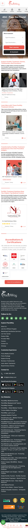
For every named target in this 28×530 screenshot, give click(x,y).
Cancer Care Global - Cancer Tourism (12, 487)
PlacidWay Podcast (7, 405)
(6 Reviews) (13, 223)
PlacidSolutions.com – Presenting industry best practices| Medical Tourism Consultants (13, 431)
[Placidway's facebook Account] (2, 318)
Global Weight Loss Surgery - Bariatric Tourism (12, 472)
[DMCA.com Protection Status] (22, 500)
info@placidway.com (10, 377)
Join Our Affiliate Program (9, 329)
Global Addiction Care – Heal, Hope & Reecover (12, 481)
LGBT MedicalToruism (7, 485)
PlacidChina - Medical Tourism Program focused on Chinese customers (12, 426)
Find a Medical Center (7, 353)
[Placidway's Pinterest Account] (16, 318)
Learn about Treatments (8, 363)
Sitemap (3, 346)
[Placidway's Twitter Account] (7, 318)
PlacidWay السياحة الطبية (8, 413)
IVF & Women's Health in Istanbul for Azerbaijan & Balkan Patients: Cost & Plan (13, 133)
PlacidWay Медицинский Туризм (11, 403)
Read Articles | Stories (7, 366)
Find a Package (5, 356)
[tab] (3, 233)
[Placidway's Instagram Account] (20, 318)
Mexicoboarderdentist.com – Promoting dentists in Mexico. (12, 454)
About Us (4, 326)
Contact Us (4, 343)
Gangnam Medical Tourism (9, 415)
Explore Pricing (5, 358)
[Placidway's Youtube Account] (11, 318)
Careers (3, 341)
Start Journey (14, 47)
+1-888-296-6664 (9, 373)
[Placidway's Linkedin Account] (25, 318)
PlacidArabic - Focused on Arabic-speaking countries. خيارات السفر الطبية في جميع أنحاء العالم (14, 449)
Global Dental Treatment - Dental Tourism (13, 478)
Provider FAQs (5, 338)
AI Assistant (14, 52)
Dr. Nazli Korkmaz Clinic (9, 221)
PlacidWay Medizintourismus (9, 400)
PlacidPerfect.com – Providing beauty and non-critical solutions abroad (13, 444)
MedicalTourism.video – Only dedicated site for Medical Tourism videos (14, 458)
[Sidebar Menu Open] (2, 3)
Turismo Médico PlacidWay (9, 410)
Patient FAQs (5, 336)
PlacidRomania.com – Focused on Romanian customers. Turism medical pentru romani (14, 422)
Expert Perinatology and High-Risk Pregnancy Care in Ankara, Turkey (12, 90)
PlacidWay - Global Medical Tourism (11, 408)
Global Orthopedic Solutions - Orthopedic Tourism (13, 490)
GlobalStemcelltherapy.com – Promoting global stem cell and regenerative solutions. (13, 467)
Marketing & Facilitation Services (11, 331)
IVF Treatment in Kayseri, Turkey (12, 176)
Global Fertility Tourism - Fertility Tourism (13, 476)
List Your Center (6, 334)
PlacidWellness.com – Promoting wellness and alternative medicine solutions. (13, 440)
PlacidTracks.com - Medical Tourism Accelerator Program (11, 418)
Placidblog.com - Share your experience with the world (13, 436)
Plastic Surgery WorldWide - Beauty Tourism (11, 462)
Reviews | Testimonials (8, 361)
